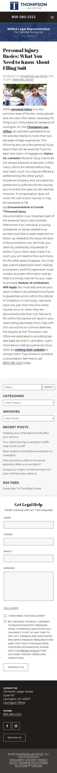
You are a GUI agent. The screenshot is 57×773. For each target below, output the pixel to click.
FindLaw (37, 765)
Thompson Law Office (34, 76)
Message (9, 568)
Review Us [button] (14, 737)
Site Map (31, 760)
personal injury (21, 109)
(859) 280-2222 (13, 363)
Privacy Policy (29, 650)
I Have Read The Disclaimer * (26, 615)
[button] (52, 17)
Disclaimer (11, 608)
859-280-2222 (24, 17)
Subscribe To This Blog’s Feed (22, 488)
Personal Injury (23, 79)
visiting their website (30, 349)
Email (8, 551)
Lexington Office (14, 702)
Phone (8, 534)
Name (7, 517)
